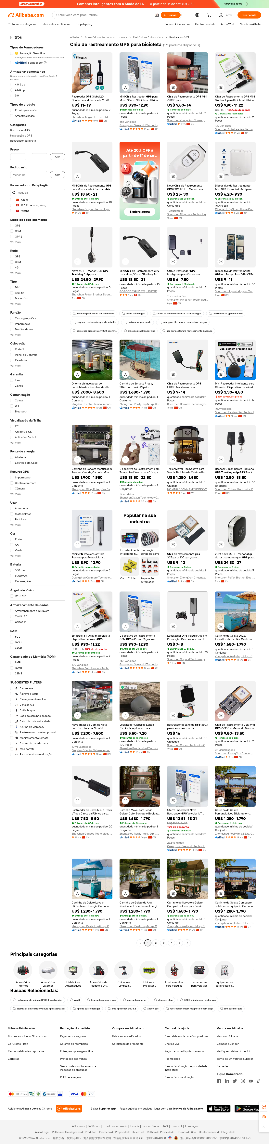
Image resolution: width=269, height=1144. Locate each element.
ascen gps (153, 1008)
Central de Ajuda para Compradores (186, 1036)
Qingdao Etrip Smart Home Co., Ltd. (235, 209)
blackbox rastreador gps (141, 331)
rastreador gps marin (139, 322)
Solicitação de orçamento (128, 1043)
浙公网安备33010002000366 (198, 1138)
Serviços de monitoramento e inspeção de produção (78, 1068)
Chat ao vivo (172, 1043)
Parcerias (222, 1066)
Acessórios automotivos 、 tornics (106, 37)
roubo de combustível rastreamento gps (179, 313)
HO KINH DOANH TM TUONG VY (187, 489)
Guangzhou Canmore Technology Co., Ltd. (92, 577)
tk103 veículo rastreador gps (200, 1000)
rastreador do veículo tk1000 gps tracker (39, 1000)
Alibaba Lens (29, 1108)
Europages (191, 1126)
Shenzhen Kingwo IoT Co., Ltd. (90, 117)
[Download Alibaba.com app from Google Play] (248, 1108)
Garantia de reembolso (74, 1043)
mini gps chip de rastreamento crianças (185, 322)
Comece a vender (228, 1043)
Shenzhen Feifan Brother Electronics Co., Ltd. (92, 294)
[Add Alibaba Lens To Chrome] (69, 1108)
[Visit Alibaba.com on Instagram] (242, 1081)
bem (57, 157)
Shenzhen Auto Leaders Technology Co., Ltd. (235, 129)
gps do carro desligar (88, 1008)
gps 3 (77, 1000)
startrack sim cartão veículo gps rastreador (41, 1008)
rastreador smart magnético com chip (191, 1008)
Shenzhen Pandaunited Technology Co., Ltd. (235, 412)
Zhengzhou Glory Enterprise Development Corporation (92, 489)
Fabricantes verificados (126, 1036)
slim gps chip (165, 1000)
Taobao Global (150, 1126)
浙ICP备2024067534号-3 (235, 1138)
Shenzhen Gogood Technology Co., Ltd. (92, 209)
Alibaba (74, 37)
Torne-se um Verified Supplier (235, 1058)
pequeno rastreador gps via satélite (96, 322)
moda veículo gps (135, 313)
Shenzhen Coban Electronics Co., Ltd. (235, 489)
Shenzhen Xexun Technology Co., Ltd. (140, 497)
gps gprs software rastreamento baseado (189, 331)
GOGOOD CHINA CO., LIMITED (138, 291)
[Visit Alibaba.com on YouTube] (250, 1081)
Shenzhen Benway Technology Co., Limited (187, 404)
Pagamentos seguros (73, 1036)
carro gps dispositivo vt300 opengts (97, 331)
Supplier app (107, 1108)
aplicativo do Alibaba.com (186, 1108)
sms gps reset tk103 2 (124, 1008)
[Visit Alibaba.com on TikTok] (258, 1081)
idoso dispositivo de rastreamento (95, 313)
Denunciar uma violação (179, 1077)
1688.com (94, 1126)
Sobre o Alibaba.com (21, 1028)
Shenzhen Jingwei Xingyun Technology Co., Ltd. (235, 291)
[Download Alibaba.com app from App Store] (219, 1108)
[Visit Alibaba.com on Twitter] (235, 1081)
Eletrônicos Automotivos (148, 37)
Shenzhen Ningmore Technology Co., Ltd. (187, 214)
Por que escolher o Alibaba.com (27, 1036)
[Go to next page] (187, 942)
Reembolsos (172, 1058)
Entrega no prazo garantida (76, 1051)
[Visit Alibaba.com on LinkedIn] (227, 1081)
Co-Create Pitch (18, 1043)
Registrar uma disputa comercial (184, 1051)
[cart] (210, 15)
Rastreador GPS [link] (179, 37)
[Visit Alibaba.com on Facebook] (219, 1081)
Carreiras (13, 1058)
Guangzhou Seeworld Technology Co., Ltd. (140, 125)
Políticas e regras (70, 1077)
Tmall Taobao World (115, 1126)
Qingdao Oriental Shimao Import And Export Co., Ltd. (92, 404)
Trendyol (176, 1126)
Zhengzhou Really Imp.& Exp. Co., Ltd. (140, 404)
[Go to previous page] (140, 942)
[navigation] (37, 490)
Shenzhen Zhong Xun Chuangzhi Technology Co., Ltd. (187, 120)
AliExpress (78, 1126)
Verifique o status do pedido (234, 1051)
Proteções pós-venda (73, 1058)
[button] (156, 15)
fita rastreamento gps (103, 1000)
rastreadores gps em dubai (228, 313)
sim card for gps (233, 1008)
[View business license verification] (170, 1138)
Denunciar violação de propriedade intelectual (186, 1068)
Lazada (134, 1126)
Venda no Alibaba (227, 1036)
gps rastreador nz (137, 1000)
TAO (165, 1126)
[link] (264, 1106)
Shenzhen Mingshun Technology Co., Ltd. (187, 299)
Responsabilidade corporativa (26, 1051)
